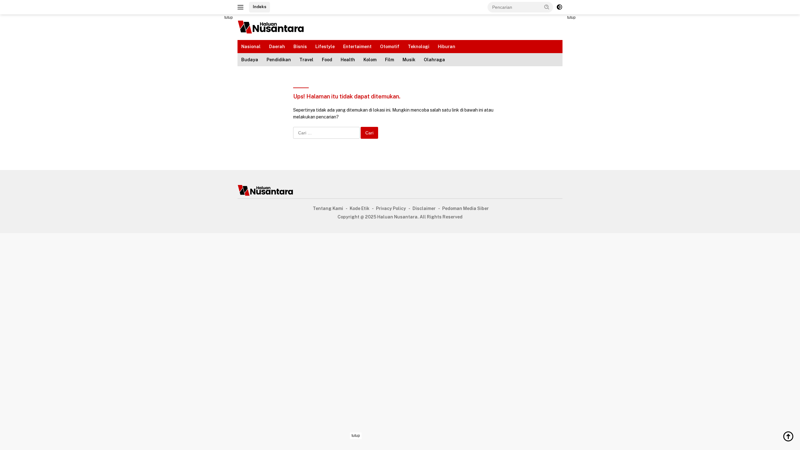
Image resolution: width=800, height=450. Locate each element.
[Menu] (242, 7)
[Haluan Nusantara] (271, 26)
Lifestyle (325, 46)
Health (348, 59)
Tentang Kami (328, 208)
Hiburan (446, 46)
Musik (408, 59)
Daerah (277, 46)
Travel (306, 59)
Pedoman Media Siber (465, 208)
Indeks (259, 6)
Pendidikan (279, 59)
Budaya (249, 59)
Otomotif (389, 46)
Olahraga (434, 59)
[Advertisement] (209, 108)
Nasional (251, 46)
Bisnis (300, 46)
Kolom (370, 59)
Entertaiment (357, 46)
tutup (228, 17)
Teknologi (418, 46)
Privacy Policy (391, 208)
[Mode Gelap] (559, 7)
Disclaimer (424, 208)
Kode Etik (359, 208)
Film (389, 59)
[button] (547, 7)
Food (327, 59)
